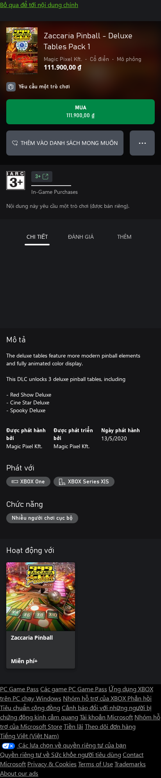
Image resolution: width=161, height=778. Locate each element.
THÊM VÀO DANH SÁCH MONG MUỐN (69, 143)
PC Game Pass (19, 689)
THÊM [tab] (124, 236)
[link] (40, 615)
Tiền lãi (73, 726)
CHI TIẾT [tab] (37, 236)
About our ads (19, 773)
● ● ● (142, 143)
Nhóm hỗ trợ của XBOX (95, 698)
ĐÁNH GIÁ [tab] (81, 236)
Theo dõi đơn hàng (110, 726)
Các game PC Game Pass (73, 689)
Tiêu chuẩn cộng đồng (30, 707)
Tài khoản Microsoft (106, 717)
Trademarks (130, 764)
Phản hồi (139, 698)
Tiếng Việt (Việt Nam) (29, 735)
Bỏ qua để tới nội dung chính (39, 4)
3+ (38, 176)
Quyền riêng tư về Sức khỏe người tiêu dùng (60, 754)
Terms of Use (95, 764)
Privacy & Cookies (52, 764)
